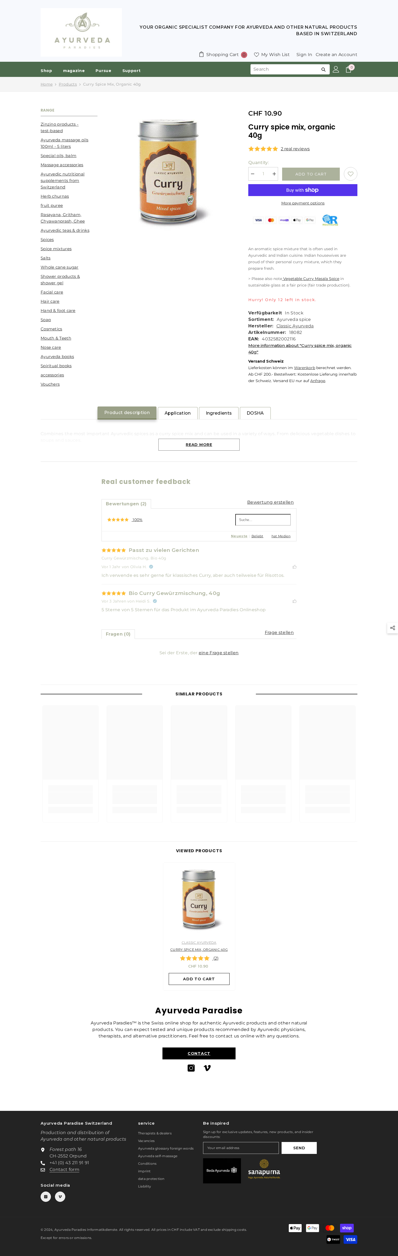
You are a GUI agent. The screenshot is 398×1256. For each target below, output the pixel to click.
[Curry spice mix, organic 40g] (199, 898)
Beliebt (257, 536)
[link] (70, 798)
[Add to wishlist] (350, 174)
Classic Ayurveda (295, 325)
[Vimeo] (207, 1068)
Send (299, 1148)
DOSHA (255, 413)
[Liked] (294, 566)
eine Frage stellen (219, 652)
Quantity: (258, 162)
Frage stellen (279, 632)
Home (47, 84)
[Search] (323, 69)
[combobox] (284, 69)
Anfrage (317, 380)
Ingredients (219, 413)
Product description (127, 412)
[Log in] (336, 69)
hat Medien (281, 536)
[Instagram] (191, 1068)
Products (68, 84)
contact (199, 1053)
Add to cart (311, 174)
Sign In (304, 54)
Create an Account (336, 54)
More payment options (303, 203)
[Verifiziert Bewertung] (151, 567)
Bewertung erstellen (270, 502)
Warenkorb (304, 367)
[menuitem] (69, 127)
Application (178, 413)
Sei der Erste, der (199, 652)
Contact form (64, 1169)
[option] (199, 927)
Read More (199, 444)
